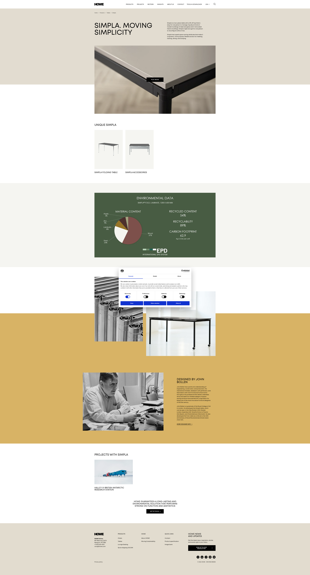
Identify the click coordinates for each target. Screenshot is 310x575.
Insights (160, 4)
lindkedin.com (202, 557)
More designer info (184, 424)
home (96, 12)
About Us (170, 4)
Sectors (150, 4)
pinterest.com (210, 557)
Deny (131, 303)
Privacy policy (98, 562)
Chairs (120, 538)
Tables (120, 541)
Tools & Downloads (194, 4)
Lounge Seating (123, 544)
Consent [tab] (130, 276)
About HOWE (145, 538)
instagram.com (198, 557)
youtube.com (214, 557)
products (102, 12)
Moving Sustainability (148, 541)
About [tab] (179, 276)
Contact (180, 4)
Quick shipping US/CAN (125, 548)
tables (108, 12)
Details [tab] (155, 276)
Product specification (172, 541)
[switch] (145, 296)
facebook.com (206, 557)
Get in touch (154, 511)
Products (129, 4)
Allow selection (155, 303)
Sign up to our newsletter (201, 547)
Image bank (169, 544)
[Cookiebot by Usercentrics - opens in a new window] (182, 271)
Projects (140, 4)
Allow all (178, 303)
